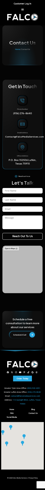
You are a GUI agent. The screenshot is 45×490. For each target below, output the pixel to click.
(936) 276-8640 (22, 113)
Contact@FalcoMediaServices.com (24, 136)
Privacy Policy (33, 478)
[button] (22, 9)
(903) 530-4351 (33, 388)
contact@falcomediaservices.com (25, 396)
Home (17, 49)
